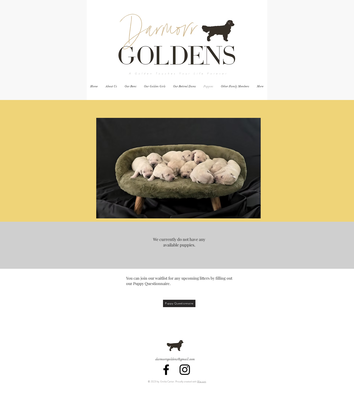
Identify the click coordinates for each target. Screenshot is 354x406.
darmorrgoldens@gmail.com (175, 359)
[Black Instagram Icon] (185, 370)
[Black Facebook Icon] (166, 370)
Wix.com (201, 381)
